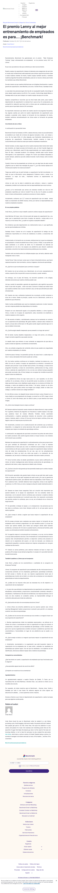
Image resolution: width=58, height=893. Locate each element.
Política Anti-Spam (34, 864)
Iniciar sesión (27, 846)
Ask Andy (8, 734)
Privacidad (17, 870)
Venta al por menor (28, 824)
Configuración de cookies (28, 870)
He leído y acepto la (30, 765)
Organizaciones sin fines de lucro (28, 835)
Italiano (24, 13)
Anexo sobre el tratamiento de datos (26, 867)
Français (24, 17)
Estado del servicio (28, 852)
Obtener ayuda (28, 849)
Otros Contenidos (31, 22)
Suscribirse (29, 771)
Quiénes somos (28, 785)
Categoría (21, 22)
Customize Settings (29, 889)
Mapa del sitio (40, 870)
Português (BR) (24, 15)
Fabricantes (28, 830)
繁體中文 (24, 8)
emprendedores (18, 47)
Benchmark (6, 47)
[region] (29, 885)
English (24, 5)
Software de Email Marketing (28, 805)
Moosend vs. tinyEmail (28, 816)
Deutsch (24, 6)
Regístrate (32, 3)
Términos (39, 867)
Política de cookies (23, 864)
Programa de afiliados (28, 788)
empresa (11, 47)
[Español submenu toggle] (31, 873)
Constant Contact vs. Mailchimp (28, 810)
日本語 (24, 12)
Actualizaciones (28, 793)
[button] (41, 846)
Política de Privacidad (34, 765)
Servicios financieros (28, 832)
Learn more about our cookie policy (31, 883)
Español (23, 3)
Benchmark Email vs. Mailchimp (28, 807)
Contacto (28, 791)
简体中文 (24, 10)
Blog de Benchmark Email (10, 22)
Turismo (28, 827)
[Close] (56, 880)
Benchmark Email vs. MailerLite (28, 813)
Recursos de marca (28, 796)
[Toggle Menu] (36, 10)
